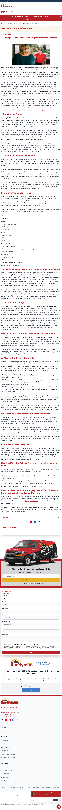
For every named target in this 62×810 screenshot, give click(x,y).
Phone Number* (6, 621)
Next (57, 517)
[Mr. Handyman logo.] (22, 663)
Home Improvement (6, 34)
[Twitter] (27, 522)
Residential (7, 596)
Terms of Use (16, 795)
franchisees (45, 646)
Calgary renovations (31, 501)
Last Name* (5, 608)
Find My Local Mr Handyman (31, 580)
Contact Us (4, 750)
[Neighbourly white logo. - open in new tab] (5, 1)
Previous (5, 517)
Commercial (7, 599)
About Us (4, 743)
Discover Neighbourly (30, 690)
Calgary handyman (40, 110)
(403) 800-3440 (35, 583)
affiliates (39, 646)
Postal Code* (5, 628)
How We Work (5, 740)
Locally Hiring (5, 777)
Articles (3, 767)
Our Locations (5, 773)
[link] (39, 522)
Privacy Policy (25, 795)
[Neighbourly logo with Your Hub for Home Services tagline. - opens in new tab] (43, 663)
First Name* (5, 601)
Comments (5, 634)
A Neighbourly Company (8, 754)
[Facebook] (22, 522)
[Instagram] (17, 720)
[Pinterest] (31, 522)
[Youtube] (6, 720)
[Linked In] (35, 522)
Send (31, 652)
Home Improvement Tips (8, 770)
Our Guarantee (5, 747)
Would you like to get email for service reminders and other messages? (21, 644)
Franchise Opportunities (8, 757)
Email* (4, 615)
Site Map (3, 780)
